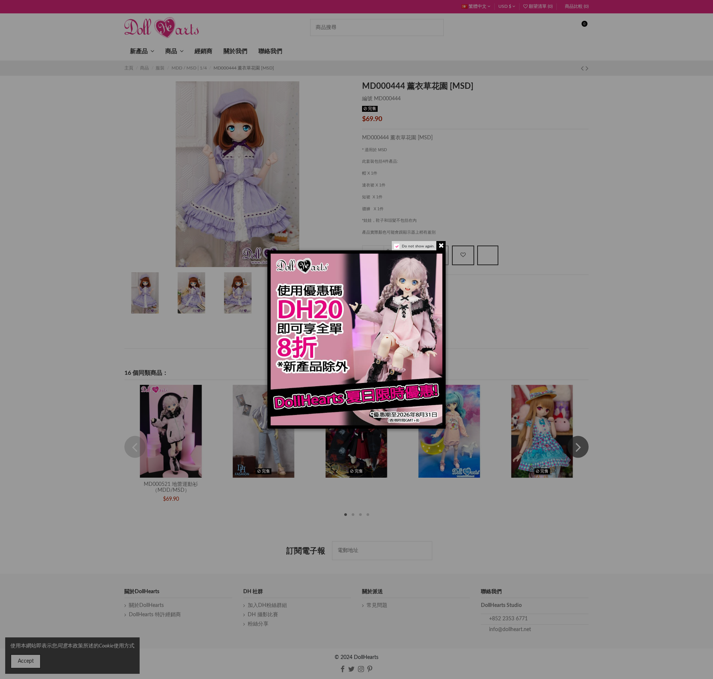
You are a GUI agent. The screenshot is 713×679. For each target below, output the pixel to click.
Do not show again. (418, 246)
